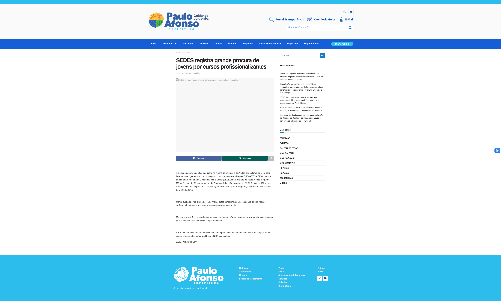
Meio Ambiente (287, 163)
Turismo (203, 43)
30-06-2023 (180, 73)
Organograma (311, 43)
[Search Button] (322, 55)
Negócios (248, 43)
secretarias (286, 178)
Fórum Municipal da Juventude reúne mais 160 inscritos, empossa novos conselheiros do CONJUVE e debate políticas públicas (301, 76)
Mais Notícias (187, 53)
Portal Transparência (270, 43)
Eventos (232, 43)
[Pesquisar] (350, 27)
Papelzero (292, 43)
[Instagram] (344, 11)
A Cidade (188, 43)
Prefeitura (168, 43)
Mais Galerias (287, 153)
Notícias (284, 168)
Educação (285, 138)
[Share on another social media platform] (271, 158)
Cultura (218, 43)
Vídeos (283, 183)
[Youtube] (351, 11)
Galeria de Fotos (289, 148)
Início (153, 43)
